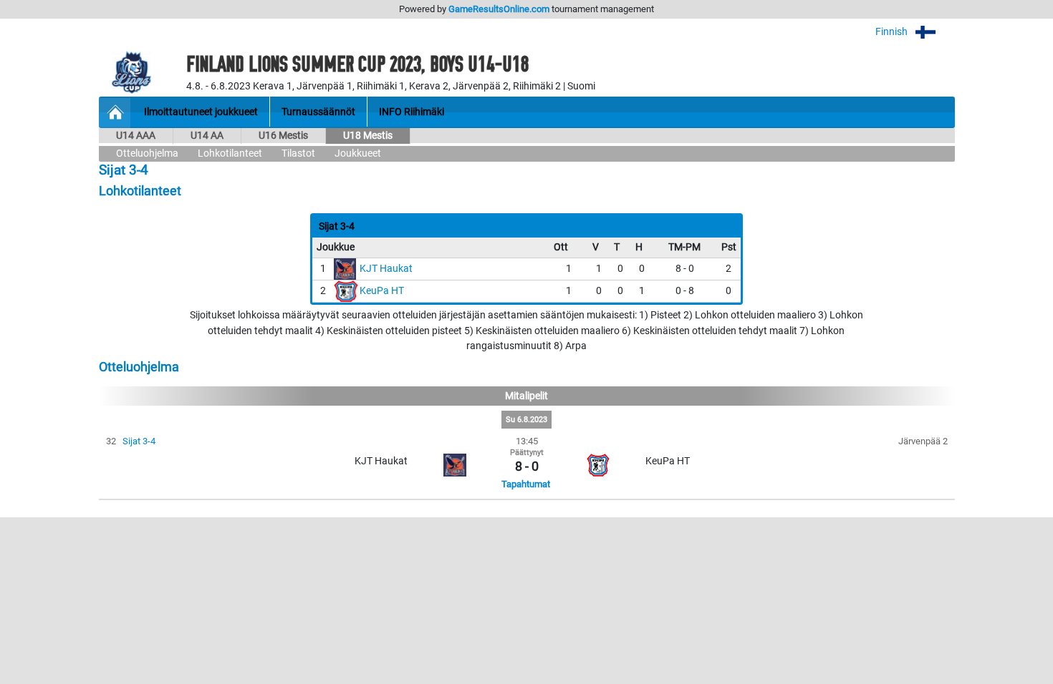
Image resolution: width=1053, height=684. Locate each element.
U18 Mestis (368, 136)
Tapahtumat (525, 484)
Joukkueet (358, 153)
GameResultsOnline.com (498, 9)
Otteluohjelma (147, 153)
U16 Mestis (283, 136)
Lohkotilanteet (230, 153)
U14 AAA (135, 136)
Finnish (892, 32)
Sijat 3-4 (138, 441)
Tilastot (298, 153)
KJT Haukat (386, 269)
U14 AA (207, 136)
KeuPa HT (382, 291)
